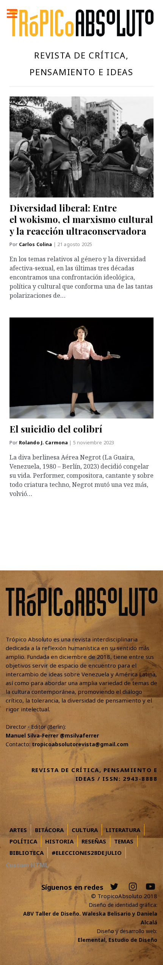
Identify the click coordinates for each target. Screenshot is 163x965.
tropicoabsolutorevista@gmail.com (80, 744)
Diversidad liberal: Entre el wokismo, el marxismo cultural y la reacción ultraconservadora (81, 219)
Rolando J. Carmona (44, 442)
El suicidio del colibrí (55, 429)
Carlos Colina (36, 244)
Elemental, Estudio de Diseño (117, 939)
